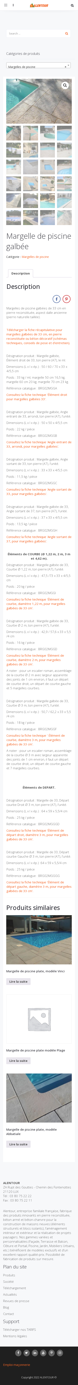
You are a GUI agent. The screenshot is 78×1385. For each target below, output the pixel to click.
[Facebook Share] (57, 299)
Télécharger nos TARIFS (19, 1329)
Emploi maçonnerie (16, 1365)
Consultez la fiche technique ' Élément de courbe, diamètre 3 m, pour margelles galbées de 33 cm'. (35, 739)
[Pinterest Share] (67, 299)
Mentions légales (15, 1336)
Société (8, 1281)
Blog (6, 1307)
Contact (8, 1314)
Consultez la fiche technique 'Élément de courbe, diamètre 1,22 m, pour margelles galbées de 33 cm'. (35, 603)
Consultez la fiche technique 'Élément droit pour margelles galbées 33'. (36, 397)
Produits (9, 1275)
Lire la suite (18, 981)
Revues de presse (16, 1301)
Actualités (10, 1294)
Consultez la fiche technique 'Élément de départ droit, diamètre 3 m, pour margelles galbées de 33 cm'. (37, 834)
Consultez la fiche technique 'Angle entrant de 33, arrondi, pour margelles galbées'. (39, 444)
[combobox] (38, 65)
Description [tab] (20, 273)
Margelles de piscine (35, 257)
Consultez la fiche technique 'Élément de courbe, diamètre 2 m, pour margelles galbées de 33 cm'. (35, 659)
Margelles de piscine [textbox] (37, 67)
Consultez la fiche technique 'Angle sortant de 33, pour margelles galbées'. (39, 491)
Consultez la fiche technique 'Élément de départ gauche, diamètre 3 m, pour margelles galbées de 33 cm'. (39, 886)
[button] (65, 85)
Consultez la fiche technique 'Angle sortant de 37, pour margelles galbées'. (39, 539)
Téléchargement (14, 1288)
